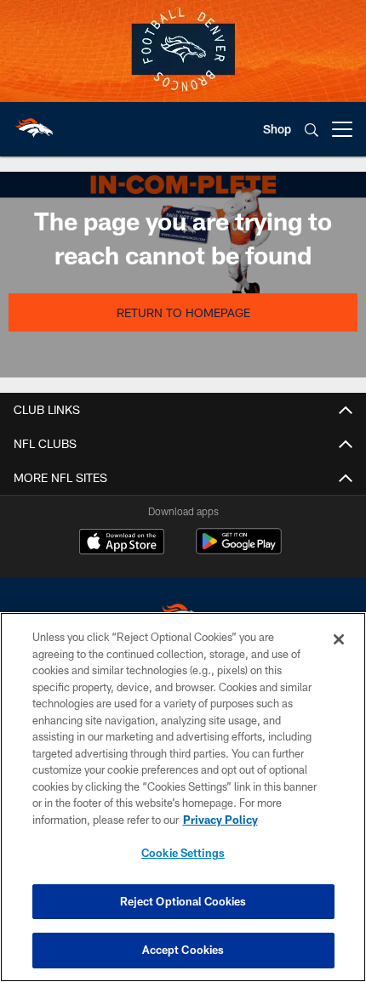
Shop (277, 129)
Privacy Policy (220, 819)
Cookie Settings (183, 853)
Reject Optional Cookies (183, 901)
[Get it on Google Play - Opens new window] (238, 549)
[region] (183, 797)
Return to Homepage (183, 312)
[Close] (338, 639)
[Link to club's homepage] (34, 122)
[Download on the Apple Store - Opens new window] (121, 543)
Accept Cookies (183, 949)
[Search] (311, 129)
